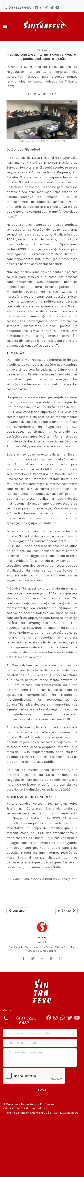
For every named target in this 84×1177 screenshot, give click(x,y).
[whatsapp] (60, 958)
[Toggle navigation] (5, 26)
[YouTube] (57, 8)
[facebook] (23, 958)
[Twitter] (52, 8)
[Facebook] (36, 8)
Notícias (42, 49)
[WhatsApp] (47, 8)
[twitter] (33, 958)
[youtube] (51, 958)
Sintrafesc (42, 937)
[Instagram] (42, 8)
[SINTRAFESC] (44, 26)
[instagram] (42, 958)
